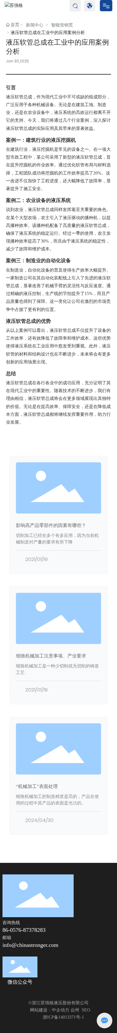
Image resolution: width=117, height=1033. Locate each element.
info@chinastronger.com (30, 945)
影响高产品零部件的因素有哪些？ (51, 525)
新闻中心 (34, 25)
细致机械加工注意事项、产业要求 (51, 655)
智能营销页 (62, 25)
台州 (75, 1010)
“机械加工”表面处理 (37, 786)
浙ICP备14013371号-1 (63, 1017)
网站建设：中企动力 (49, 1010)
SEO (86, 1010)
